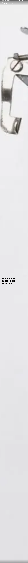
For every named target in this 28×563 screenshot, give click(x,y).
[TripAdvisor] (5, 0)
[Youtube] (4, 0)
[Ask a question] (25, 0)
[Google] (3, 0)
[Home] (4, 3)
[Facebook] (2, 0)
